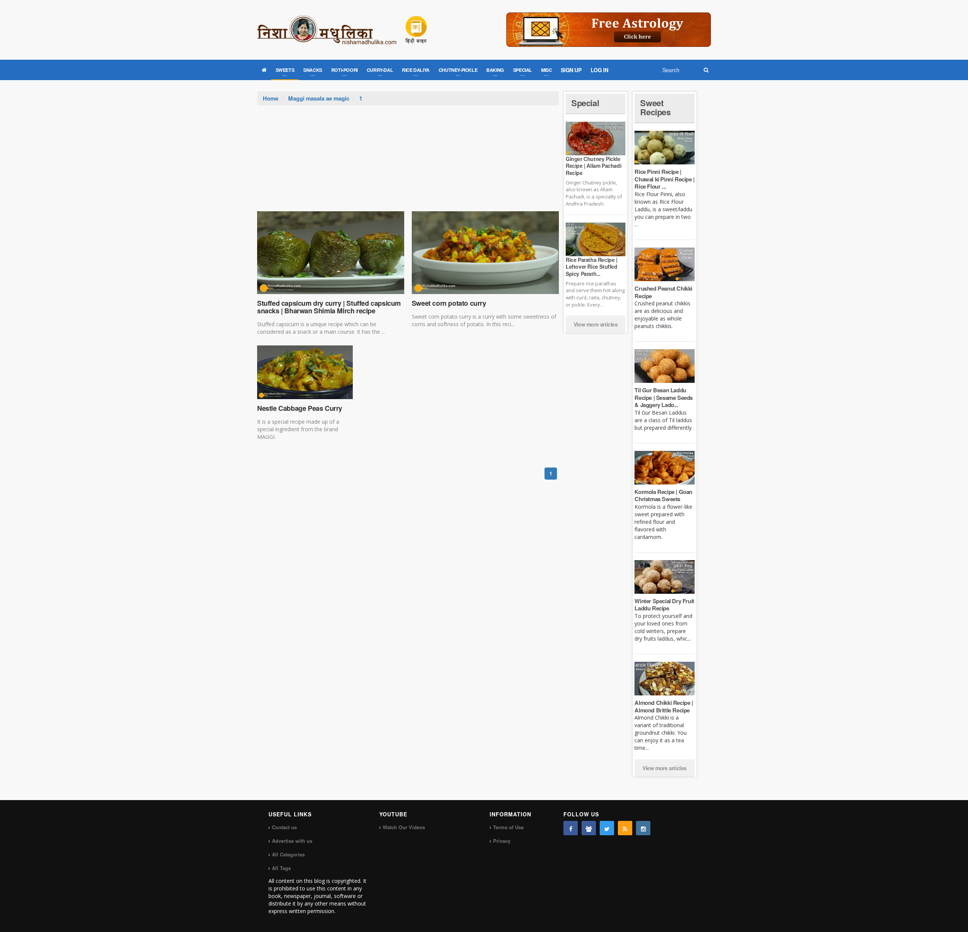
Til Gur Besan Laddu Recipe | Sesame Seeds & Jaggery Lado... (663, 397)
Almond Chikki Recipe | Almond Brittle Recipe (663, 706)
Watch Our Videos (404, 827)
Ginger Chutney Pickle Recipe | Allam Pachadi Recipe (593, 165)
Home (270, 98)
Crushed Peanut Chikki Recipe (663, 292)
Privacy (501, 840)
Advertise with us (292, 840)
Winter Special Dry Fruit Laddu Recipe (664, 605)
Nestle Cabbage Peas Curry (299, 408)
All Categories (288, 854)
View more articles (596, 324)
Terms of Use (508, 827)
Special (585, 103)
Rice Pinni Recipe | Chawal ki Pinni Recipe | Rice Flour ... (664, 178)
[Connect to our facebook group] (589, 828)
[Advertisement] (408, 162)
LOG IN (599, 70)
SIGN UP (571, 70)
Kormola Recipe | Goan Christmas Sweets (663, 495)
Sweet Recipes (655, 107)
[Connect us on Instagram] (643, 828)
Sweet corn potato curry (449, 303)
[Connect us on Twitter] (607, 828)
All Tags (281, 868)
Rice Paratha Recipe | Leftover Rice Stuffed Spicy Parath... (591, 266)
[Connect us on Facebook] (570, 828)
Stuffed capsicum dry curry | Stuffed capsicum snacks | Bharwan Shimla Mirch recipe (329, 307)
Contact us (284, 827)
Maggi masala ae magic (318, 98)
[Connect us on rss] (625, 828)
